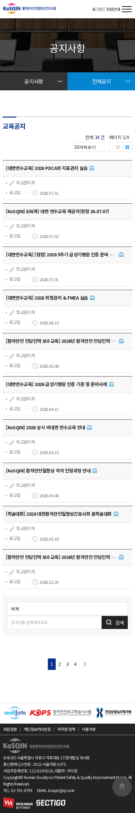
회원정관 (10, 729)
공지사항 (33, 81)
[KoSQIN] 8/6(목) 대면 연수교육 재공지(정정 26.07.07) (57, 211)
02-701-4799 (21, 790)
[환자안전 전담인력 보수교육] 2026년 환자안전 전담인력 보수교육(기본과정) (61, 557)
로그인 (97, 9)
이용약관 (89, 729)
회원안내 (113, 9)
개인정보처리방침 (37, 729)
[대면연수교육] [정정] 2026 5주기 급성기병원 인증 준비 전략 (61, 254)
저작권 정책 (66, 729)
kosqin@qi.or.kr (61, 790)
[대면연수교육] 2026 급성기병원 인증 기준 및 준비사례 (56, 384)
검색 (119, 622)
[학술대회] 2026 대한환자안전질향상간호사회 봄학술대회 (59, 513)
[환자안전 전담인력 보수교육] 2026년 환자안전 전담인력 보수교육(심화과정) (61, 341)
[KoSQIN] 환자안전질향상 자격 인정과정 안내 (48, 470)
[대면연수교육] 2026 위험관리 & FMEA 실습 (47, 297)
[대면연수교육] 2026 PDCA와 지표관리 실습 (46, 168)
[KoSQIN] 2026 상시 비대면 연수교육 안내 (45, 427)
